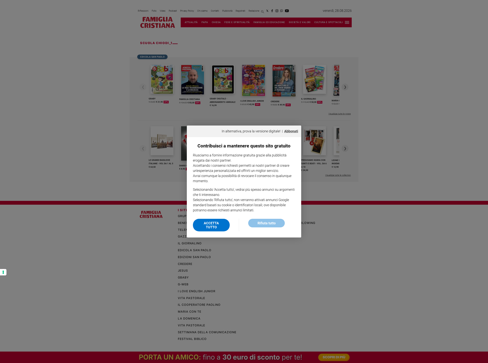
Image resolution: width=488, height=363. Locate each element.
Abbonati (291, 131)
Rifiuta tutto (267, 223)
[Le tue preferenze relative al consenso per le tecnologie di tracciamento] (3, 272)
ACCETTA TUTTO (211, 225)
